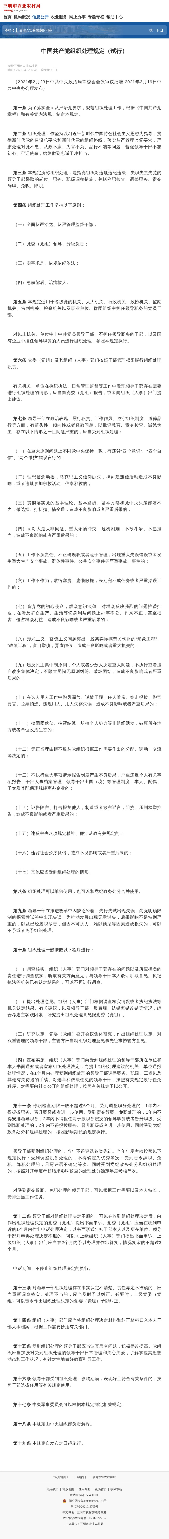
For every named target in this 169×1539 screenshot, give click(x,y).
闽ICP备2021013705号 (84, 1506)
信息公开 (40, 17)
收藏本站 (116, 1489)
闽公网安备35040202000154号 (87, 1500)
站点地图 (68, 1489)
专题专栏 (96, 17)
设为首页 (101, 1489)
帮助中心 (114, 17)
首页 (7, 17)
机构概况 (22, 17)
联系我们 (53, 1489)
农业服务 (59, 17)
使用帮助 (84, 1489)
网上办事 (77, 17)
